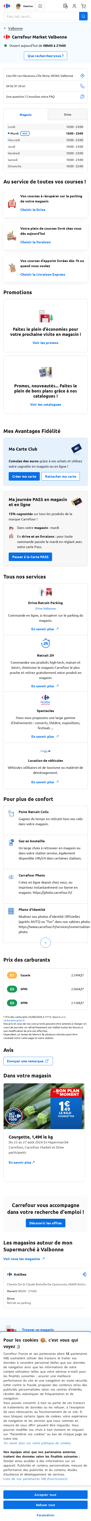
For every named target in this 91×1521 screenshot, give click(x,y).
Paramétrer (45, 1515)
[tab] (25, 114)
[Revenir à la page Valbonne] (5, 28)
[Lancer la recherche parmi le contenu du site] (83, 16)
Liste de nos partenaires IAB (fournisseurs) (35, 1479)
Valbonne (15, 28)
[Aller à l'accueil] (7, 6)
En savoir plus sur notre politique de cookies (37, 1443)
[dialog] (45, 1426)
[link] (85, 1276)
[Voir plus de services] (45, 943)
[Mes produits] (65, 6)
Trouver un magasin (38, 1329)
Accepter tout (45, 1495)
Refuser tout (45, 1505)
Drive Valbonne (45, 608)
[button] (40, 6)
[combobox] (45, 16)
